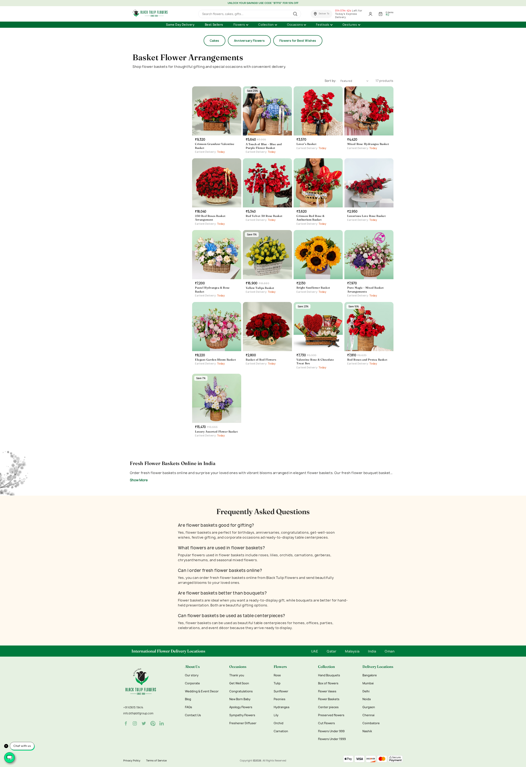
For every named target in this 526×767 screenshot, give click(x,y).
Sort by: (330, 81)
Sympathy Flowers (242, 715)
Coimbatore (371, 723)
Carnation (281, 731)
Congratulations (241, 691)
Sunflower (281, 691)
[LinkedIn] (161, 723)
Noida (366, 699)
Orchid (278, 723)
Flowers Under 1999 (332, 739)
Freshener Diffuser (242, 723)
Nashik (367, 731)
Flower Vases (327, 691)
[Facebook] (125, 723)
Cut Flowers (326, 723)
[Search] (296, 14)
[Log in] (370, 14)
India (372, 651)
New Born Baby (239, 699)
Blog (188, 699)
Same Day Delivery (180, 25)
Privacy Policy (131, 760)
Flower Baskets (328, 699)
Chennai (368, 715)
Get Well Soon (239, 683)
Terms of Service (156, 760)
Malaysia (352, 651)
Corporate (192, 683)
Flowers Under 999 (331, 731)
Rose (277, 675)
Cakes (214, 41)
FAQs (188, 707)
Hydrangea (281, 707)
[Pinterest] (152, 723)
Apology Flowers (240, 707)
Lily (276, 715)
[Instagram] (134, 723)
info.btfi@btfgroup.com (138, 713)
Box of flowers (328, 683)
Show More (139, 480)
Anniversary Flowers (249, 41)
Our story (191, 675)
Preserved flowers (331, 715)
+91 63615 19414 (133, 707)
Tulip (277, 683)
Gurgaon (368, 707)
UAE (314, 651)
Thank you (236, 675)
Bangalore (369, 675)
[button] (321, 14)
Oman (389, 651)
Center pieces (328, 707)
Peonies (279, 699)
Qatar (331, 651)
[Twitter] (143, 723)
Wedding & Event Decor (202, 691)
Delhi (366, 691)
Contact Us (193, 715)
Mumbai (368, 683)
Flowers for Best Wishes (297, 41)
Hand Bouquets (329, 675)
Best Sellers (214, 25)
